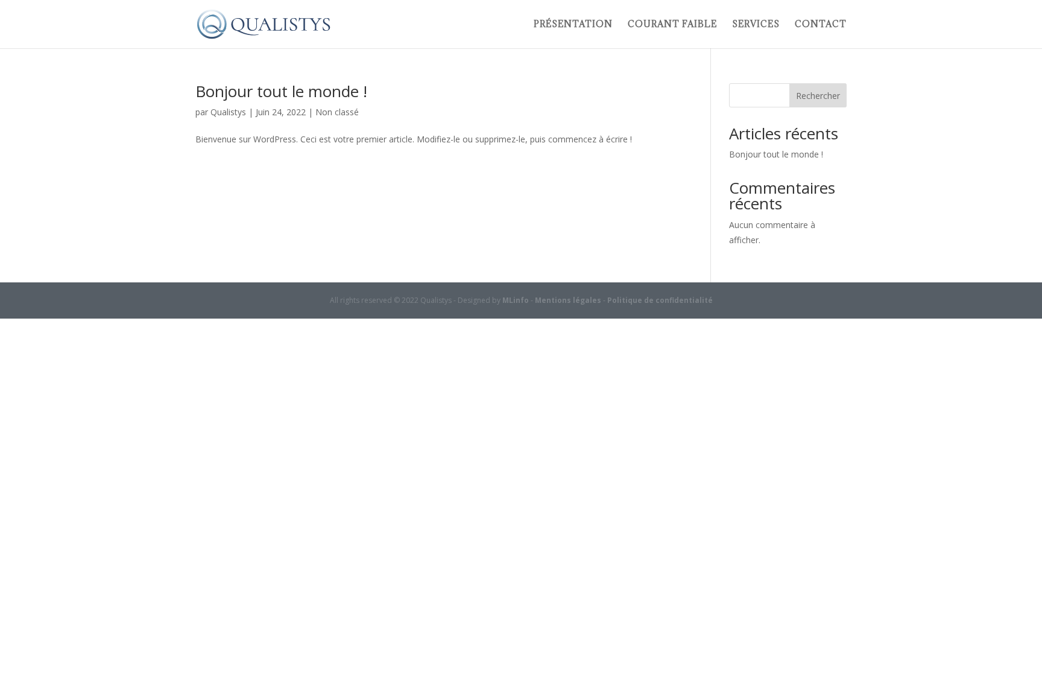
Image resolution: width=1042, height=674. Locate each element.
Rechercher (818, 95)
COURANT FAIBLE (672, 25)
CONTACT (821, 25)
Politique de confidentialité (660, 300)
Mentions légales (568, 300)
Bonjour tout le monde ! (281, 91)
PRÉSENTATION (573, 25)
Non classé (337, 112)
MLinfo (515, 300)
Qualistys (228, 112)
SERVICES (756, 25)
